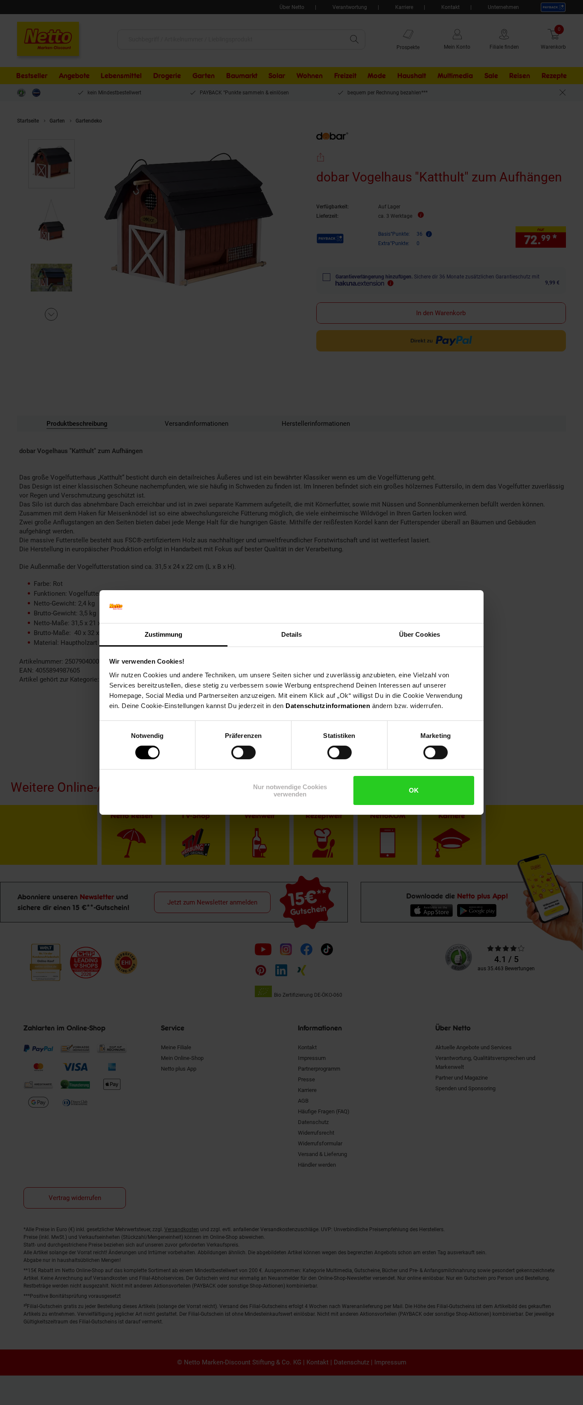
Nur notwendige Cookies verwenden (290, 790)
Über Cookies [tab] (419, 634)
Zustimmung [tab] (164, 634)
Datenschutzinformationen (328, 705)
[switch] (243, 752)
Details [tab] (291, 634)
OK (414, 790)
